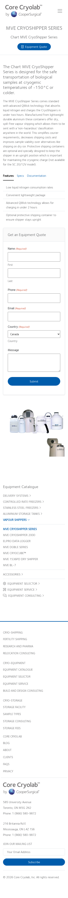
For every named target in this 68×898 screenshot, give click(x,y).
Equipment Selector (22, 583)
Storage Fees (12, 728)
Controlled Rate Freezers (22, 502)
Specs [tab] (20, 176)
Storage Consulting (17, 721)
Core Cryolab (12, 736)
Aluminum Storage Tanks (21, 514)
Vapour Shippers (15, 520)
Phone (17, 290)
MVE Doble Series (15, 547)
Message (13, 350)
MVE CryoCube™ (14, 553)
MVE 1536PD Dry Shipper (20, 559)
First (10, 265)
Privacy (8, 771)
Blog (6, 743)
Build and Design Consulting (23, 690)
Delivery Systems (16, 496)
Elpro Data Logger (17, 541)
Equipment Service (20, 589)
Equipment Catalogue (18, 669)
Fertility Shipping (15, 639)
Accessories (12, 574)
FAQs (6, 764)
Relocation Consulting (19, 653)
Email (17, 308)
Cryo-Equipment (14, 663)
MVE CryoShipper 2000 (19, 535)
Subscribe (34, 862)
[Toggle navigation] (60, 11)
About (7, 750)
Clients (8, 757)
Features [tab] (8, 176)
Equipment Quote (35, 47)
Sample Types (12, 714)
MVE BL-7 (9, 565)
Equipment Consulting (24, 595)
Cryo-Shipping (13, 632)
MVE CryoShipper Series (20, 529)
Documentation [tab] (36, 176)
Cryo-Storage (12, 700)
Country (12, 341)
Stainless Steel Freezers (21, 508)
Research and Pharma (18, 646)
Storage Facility (14, 707)
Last (10, 281)
